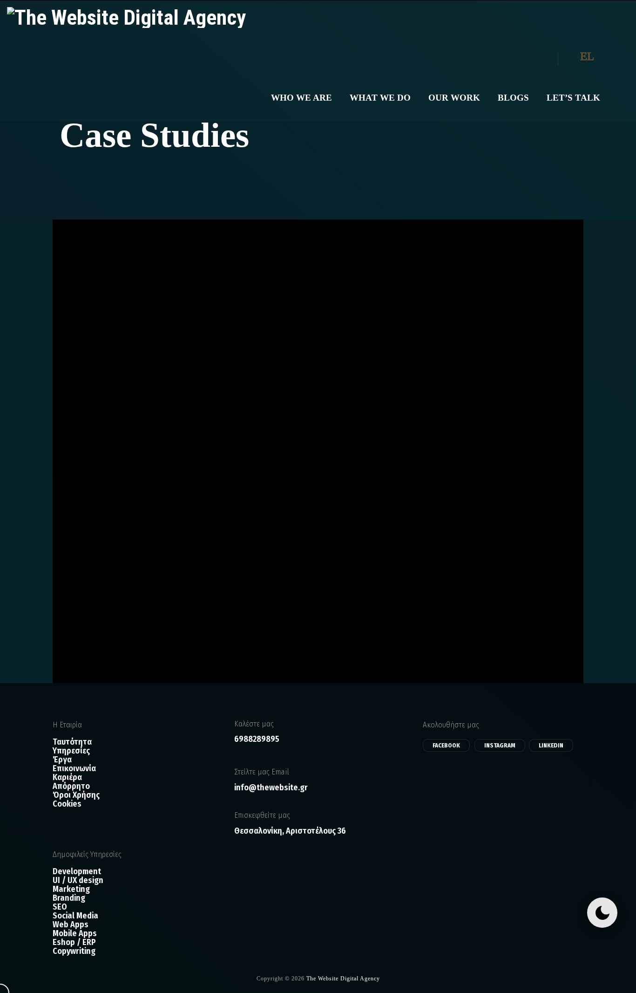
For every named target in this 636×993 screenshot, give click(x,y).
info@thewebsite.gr (271, 787)
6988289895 (256, 739)
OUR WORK (454, 98)
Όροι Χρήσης (76, 795)
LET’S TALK (573, 98)
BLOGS (513, 98)
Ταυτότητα (72, 742)
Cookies (67, 804)
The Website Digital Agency (343, 978)
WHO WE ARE (301, 98)
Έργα (62, 759)
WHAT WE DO (380, 98)
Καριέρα (67, 777)
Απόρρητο (71, 786)
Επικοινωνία (74, 768)
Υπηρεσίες (71, 750)
